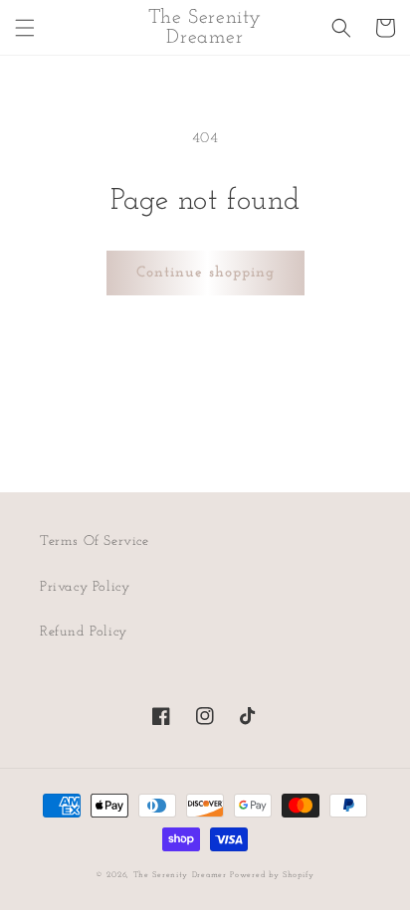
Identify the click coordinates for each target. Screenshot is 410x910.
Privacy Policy (84, 587)
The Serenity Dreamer (180, 875)
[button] (25, 28)
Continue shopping (205, 273)
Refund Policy (83, 632)
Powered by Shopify (272, 875)
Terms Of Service (94, 541)
